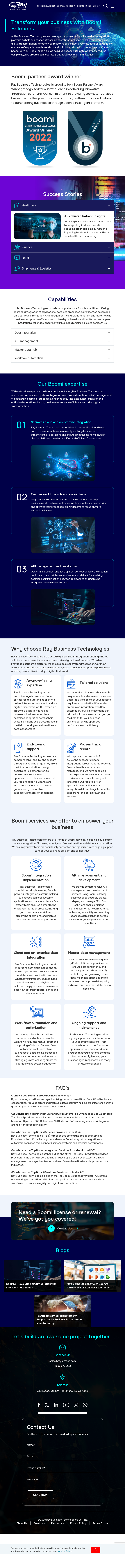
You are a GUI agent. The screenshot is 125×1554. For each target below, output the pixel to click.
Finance (27, 247)
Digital (88, 6)
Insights (80, 6)
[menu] (113, 6)
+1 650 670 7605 (62, 1365)
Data (62, 6)
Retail (25, 257)
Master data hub (25, 349)
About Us (22, 1523)
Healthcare (29, 205)
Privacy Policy (78, 1523)
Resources (57, 1523)
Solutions (39, 1523)
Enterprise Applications (48, 6)
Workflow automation (28, 358)
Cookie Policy (65, 1551)
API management (26, 341)
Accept (95, 1549)
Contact (96, 6)
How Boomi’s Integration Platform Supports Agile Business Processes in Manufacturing (59, 1319)
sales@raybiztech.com (62, 1361)
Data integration (25, 332)
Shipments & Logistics (37, 268)
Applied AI (70, 6)
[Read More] (39, 1405)
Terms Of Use (100, 1523)
